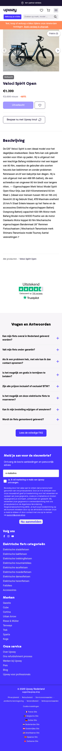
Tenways (7, 625)
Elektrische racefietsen (15, 568)
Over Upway (9, 652)
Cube (6, 607)
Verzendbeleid (32, 701)
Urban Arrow (9, 616)
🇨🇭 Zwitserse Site (31, 741)
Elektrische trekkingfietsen (17, 559)
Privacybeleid (13, 697)
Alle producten (10, 259)
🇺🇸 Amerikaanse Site (31, 733)
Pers (5, 665)
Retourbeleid (27, 697)
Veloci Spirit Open (28, 259)
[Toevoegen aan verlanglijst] (40, 105)
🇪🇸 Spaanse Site (31, 737)
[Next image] (57, 50)
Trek (5, 630)
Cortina (7, 612)
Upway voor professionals (16, 674)
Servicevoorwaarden (44, 697)
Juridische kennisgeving (13, 701)
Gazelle (7, 603)
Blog (5, 670)
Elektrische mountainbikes (17, 563)
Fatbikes (7, 586)
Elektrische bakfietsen (15, 554)
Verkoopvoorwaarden (50, 701)
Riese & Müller (11, 621)
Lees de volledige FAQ (31, 433)
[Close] (33, 2)
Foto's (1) (53, 34)
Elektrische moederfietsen (17, 572)
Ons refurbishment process (17, 656)
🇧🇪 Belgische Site (31, 716)
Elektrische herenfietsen (16, 581)
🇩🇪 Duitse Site (31, 720)
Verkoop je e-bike (12, 17)
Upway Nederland (35, 689)
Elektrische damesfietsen (16, 577)
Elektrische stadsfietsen (16, 550)
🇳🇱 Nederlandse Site (31, 724)
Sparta (6, 634)
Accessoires (9, 590)
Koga (5, 639)
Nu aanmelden (31, 521)
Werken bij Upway (12, 661)
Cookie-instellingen (31, 706)
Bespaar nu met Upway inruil (22, 120)
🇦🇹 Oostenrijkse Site (31, 729)
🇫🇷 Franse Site (31, 712)
